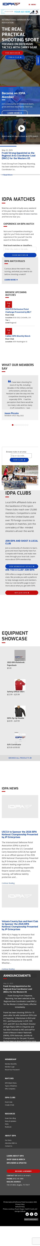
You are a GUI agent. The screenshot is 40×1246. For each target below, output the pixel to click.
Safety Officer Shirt (15, 691)
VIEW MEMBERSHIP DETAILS (21, 566)
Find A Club (8, 1102)
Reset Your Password (12, 1070)
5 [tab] (21, 425)
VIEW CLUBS (18, 460)
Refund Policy (20, 1207)
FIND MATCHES (11, 53)
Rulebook (8, 1127)
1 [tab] (12, 425)
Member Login (10, 1067)
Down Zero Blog (10, 1118)
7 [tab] (25, 425)
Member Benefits (11, 1064)
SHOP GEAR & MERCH (16, 1159)
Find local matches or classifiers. (18, 245)
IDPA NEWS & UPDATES (16, 1163)
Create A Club (9, 1105)
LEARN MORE (14, 113)
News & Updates (10, 1121)
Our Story (8, 1140)
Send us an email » (24, 1175)
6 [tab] (23, 425)
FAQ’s (7, 1124)
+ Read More (7, 175)
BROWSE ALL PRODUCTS (19, 758)
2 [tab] (15, 425)
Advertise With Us (11, 1143)
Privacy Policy (20, 1204)
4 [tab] (19, 425)
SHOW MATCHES (19, 255)
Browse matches (30, 214)
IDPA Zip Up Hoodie (15, 718)
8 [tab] (27, 425)
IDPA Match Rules (11, 1083)
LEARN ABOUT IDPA (15, 1156)
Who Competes (10, 1089)
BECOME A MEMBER (23, 1171)
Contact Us (8, 1146)
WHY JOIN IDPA (21, 593)
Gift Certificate (14, 744)
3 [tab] (17, 425)
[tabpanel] (20, 397)
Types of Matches (11, 1086)
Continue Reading (8, 883)
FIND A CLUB (14, 57)
